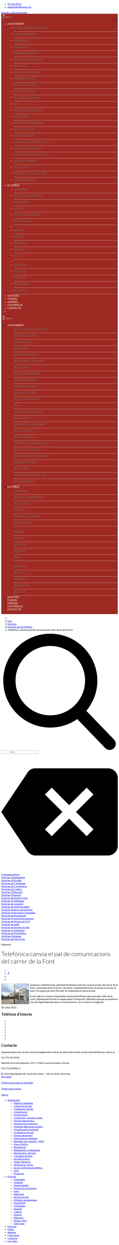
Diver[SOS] (20, 264)
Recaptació (21, 65)
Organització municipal (29, 110)
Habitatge (20, 277)
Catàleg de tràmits (25, 34)
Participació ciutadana (28, 59)
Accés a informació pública (30, 27)
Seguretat (20, 290)
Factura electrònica (27, 97)
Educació (19, 271)
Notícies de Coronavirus (14, 886)
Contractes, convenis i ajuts (31, 141)
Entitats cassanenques (28, 195)
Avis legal (6, 1076)
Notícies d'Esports (11, 895)
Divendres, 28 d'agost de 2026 (14, 12)
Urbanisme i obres (24, 78)
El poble (13, 185)
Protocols (20, 167)
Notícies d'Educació (12, 892)
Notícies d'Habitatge (12, 900)
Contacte (14, 308)
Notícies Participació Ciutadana (18, 912)
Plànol (12, 299)
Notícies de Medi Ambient (15, 906)
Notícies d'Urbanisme (13, 930)
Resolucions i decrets (27, 72)
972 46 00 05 (14, 3)
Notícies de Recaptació (13, 915)
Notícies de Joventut (12, 903)
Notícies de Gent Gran (13, 939)
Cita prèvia (15, 305)
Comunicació (22, 40)
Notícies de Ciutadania (13, 883)
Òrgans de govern (25, 160)
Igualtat (19, 208)
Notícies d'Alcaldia (11, 880)
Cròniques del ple (10, 874)
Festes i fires (21, 201)
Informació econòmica (28, 148)
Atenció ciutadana (25, 84)
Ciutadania (20, 189)
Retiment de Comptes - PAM (30, 173)
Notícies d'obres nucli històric (17, 909)
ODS (16, 103)
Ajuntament (15, 24)
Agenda (12, 302)
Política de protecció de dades (17, 1082)
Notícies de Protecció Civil (15, 921)
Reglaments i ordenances (29, 122)
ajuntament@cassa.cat (19, 6)
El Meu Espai (21, 46)
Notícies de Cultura (11, 889)
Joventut (19, 249)
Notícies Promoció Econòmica (17, 918)
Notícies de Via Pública (13, 933)
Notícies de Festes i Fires (14, 897)
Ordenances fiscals (25, 53)
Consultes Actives (25, 91)
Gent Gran (20, 242)
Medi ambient (21, 283)
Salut (17, 255)
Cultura (19, 230)
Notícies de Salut (10, 924)
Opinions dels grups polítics (31, 154)
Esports (19, 236)
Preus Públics (22, 116)
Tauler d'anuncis (24, 179)
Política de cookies (11, 1088)
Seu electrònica (23, 129)
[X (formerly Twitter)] (8, 973)
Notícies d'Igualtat (11, 936)
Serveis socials (23, 220)
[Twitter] (117, 20)
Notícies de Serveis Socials (15, 927)
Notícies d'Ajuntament (13, 877)
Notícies (13, 295)
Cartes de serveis (24, 135)
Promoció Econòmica (27, 214)
